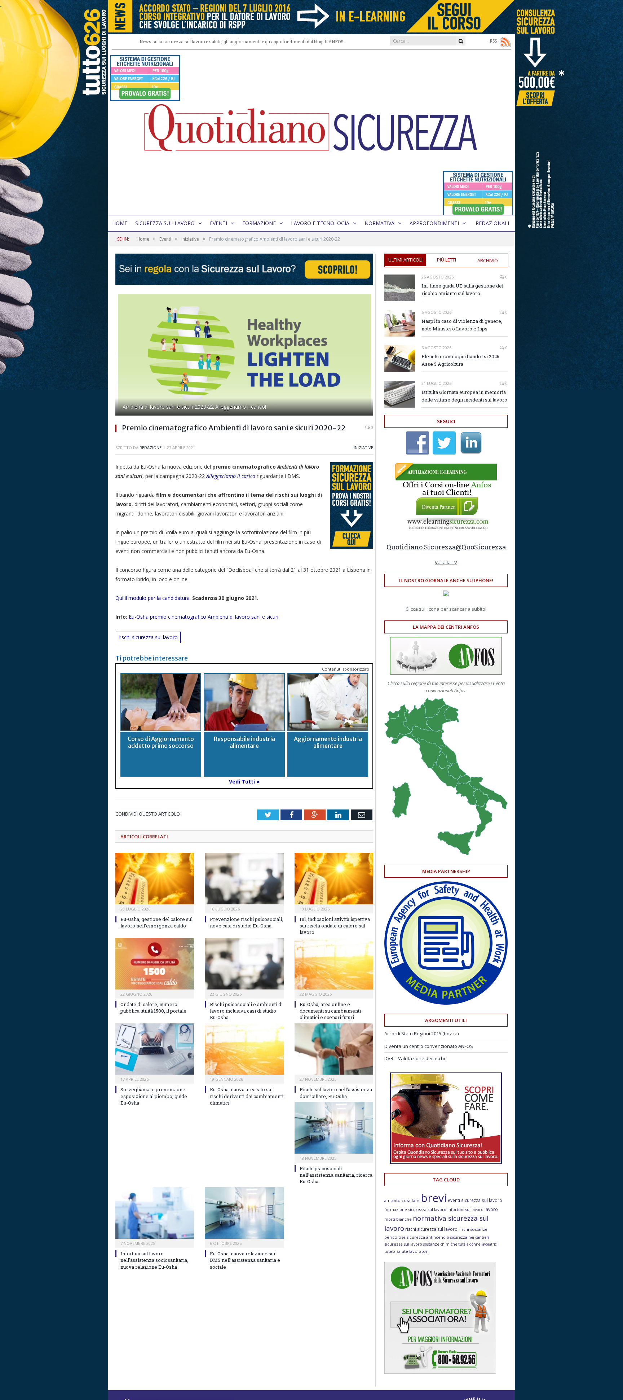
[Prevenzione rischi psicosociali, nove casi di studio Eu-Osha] (244, 878)
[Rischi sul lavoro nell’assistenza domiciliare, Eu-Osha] (334, 1049)
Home (119, 223)
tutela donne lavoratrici (478, 1244)
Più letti (446, 259)
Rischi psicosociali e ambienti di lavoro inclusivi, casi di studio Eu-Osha (246, 1011)
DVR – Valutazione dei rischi (414, 1058)
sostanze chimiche (440, 1244)
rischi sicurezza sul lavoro (148, 637)
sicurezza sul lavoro (403, 1244)
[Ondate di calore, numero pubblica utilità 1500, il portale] (154, 963)
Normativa (379, 223)
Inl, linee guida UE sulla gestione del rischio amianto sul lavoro (462, 289)
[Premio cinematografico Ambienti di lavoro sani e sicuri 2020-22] (244, 355)
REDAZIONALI (492, 223)
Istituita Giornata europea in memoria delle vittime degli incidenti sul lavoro (464, 396)
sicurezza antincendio (428, 1237)
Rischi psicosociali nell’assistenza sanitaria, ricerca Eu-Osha (336, 1175)
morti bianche (398, 1219)
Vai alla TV (446, 562)
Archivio (487, 260)
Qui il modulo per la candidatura (152, 597)
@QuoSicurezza (481, 547)
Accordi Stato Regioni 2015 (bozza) (421, 1033)
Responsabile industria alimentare (244, 742)
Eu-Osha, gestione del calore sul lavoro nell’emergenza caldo (156, 922)
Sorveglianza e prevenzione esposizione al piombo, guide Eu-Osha (153, 1096)
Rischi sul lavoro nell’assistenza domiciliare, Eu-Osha (336, 1092)
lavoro (491, 1209)
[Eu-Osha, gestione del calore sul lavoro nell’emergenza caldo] (154, 878)
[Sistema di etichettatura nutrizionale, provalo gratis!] (145, 97)
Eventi (218, 223)
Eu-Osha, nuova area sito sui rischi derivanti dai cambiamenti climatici (246, 1096)
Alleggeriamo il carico (230, 476)
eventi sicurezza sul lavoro (475, 1200)
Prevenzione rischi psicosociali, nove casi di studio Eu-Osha (246, 922)
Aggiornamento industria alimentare (328, 742)
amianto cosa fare (402, 1200)
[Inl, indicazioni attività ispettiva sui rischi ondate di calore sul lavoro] (334, 878)
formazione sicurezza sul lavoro (415, 1209)
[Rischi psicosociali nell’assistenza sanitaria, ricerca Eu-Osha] (334, 1128)
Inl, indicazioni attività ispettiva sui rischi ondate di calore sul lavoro (335, 925)
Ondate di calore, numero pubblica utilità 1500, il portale (153, 1007)
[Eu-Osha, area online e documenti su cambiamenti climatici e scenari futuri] (334, 963)
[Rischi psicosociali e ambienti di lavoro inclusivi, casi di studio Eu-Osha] (244, 963)
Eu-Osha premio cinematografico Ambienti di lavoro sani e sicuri (203, 616)
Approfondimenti (434, 223)
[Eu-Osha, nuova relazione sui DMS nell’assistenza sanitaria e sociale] (244, 1213)
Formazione (259, 223)
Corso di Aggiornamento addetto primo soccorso (161, 742)
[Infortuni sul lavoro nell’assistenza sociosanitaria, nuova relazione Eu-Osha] (154, 1213)
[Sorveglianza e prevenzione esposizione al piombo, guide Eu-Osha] (154, 1049)
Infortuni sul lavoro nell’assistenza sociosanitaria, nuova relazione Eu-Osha (154, 1260)
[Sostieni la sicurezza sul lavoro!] (446, 1162)
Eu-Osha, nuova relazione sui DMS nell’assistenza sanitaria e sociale (245, 1260)
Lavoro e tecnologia (320, 223)
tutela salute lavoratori (406, 1251)
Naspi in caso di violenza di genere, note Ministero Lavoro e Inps (461, 325)
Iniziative (363, 447)
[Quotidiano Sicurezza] (311, 132)
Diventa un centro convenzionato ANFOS (428, 1046)
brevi (434, 1197)
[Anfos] (440, 1372)
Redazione (151, 447)
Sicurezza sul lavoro (165, 223)
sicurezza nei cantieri (469, 1237)
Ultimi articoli (405, 259)
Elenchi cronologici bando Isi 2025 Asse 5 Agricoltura (460, 360)
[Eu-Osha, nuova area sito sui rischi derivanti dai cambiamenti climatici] (244, 1049)
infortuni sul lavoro (465, 1209)
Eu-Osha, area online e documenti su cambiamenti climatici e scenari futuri (330, 1011)
